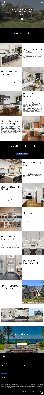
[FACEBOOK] (2, 373)
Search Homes (24, 380)
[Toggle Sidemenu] (42, 2)
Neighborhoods (24, 378)
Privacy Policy (41, 391)
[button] (22, 154)
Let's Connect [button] (24, 381)
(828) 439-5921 (4, 367)
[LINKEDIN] (4, 373)
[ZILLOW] (6, 373)
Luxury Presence (27, 391)
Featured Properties (25, 377)
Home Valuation (24, 379)
